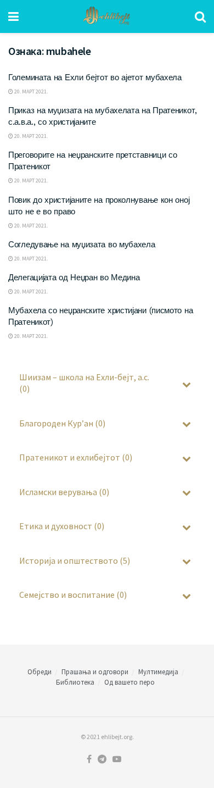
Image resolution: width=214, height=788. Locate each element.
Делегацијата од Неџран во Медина (73, 277)
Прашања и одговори (94, 671)
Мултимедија (158, 671)
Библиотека (75, 682)
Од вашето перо (129, 682)
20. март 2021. (30, 91)
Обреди (39, 671)
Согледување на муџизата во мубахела (81, 244)
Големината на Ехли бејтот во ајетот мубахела (95, 77)
